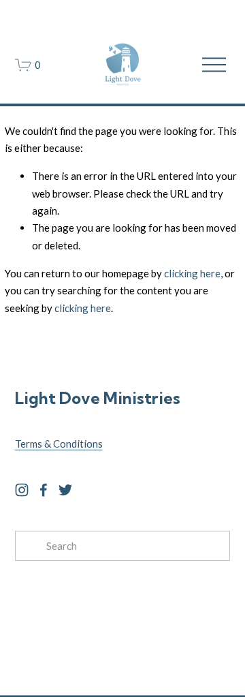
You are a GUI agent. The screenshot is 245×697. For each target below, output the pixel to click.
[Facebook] (43, 490)
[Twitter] (65, 490)
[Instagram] (22, 490)
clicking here (192, 273)
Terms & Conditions (59, 443)
